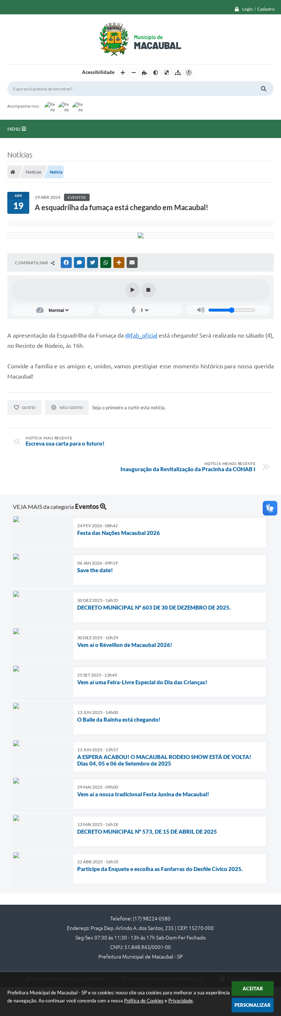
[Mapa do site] (178, 73)
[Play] (132, 290)
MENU (14, 128)
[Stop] (148, 290)
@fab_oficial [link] (141, 335)
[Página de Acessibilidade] (189, 73)
